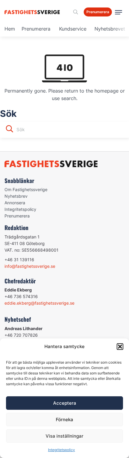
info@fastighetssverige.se (29, 266)
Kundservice (72, 29)
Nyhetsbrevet (109, 29)
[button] (120, 347)
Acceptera (64, 403)
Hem (9, 29)
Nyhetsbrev (16, 196)
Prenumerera (36, 29)
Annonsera (14, 202)
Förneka (64, 419)
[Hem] (33, 12)
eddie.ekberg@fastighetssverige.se (39, 303)
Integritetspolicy (61, 450)
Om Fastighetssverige (25, 189)
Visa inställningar (64, 436)
